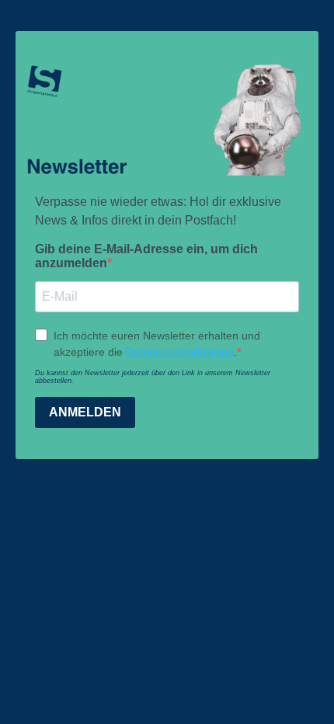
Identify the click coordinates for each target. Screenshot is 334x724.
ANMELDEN (85, 412)
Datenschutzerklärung (180, 352)
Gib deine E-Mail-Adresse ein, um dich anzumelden (146, 256)
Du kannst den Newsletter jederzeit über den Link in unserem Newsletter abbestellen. (152, 377)
